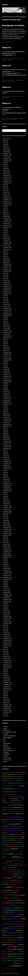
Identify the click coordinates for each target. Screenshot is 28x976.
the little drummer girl (11, 910)
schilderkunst (5, 884)
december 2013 (7, 419)
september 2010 (7, 489)
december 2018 (7, 308)
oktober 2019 (6, 290)
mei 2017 (5, 343)
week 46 (22, 58)
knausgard (18, 842)
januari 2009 (6, 525)
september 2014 (7, 402)
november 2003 (7, 640)
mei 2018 (5, 321)
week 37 (21, 947)
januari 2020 (6, 284)
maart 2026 (6, 148)
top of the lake (18, 919)
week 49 (21, 954)
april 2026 (6, 146)
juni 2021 (5, 253)
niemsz (5, 5)
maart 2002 (6, 677)
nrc (3, 871)
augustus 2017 (7, 337)
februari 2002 (6, 679)
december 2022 (7, 219)
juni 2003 (5, 649)
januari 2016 (6, 372)
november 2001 (7, 684)
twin (15, 921)
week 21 (20, 937)
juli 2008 (5, 537)
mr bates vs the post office (11, 865)
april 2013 (5, 433)
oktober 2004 (6, 620)
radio (16, 878)
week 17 (20, 935)
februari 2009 (6, 524)
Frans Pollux (22, 75)
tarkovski (22, 895)
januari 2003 (6, 658)
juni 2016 (5, 363)
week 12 (15, 933)
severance (15, 887)
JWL (4, 739)
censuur (23, 794)
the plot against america (7, 912)
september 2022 (7, 225)
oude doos (15, 874)
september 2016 (7, 358)
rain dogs (19, 878)
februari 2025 (6, 172)
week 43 (4, 119)
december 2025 (7, 153)
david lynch (18, 805)
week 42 (4, 951)
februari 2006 (6, 590)
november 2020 (7, 266)
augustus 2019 (7, 293)
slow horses (9, 890)
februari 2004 (6, 634)
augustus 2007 (7, 557)
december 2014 (7, 396)
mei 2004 (5, 629)
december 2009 (7, 505)
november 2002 (7, 662)
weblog (3, 928)
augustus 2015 (7, 382)
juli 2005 (5, 603)
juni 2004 (5, 627)
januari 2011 (6, 481)
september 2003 (7, 643)
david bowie (11, 805)
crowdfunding (11, 802)
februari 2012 (6, 457)
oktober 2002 (6, 664)
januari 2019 (6, 306)
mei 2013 (5, 431)
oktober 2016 (6, 356)
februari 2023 (6, 216)
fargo (21, 813)
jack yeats (20, 832)
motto (21, 863)
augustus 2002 (7, 667)
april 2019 (6, 301)
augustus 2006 (7, 579)
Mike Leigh (11, 863)
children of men (17, 796)
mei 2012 (5, 452)
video (3, 926)
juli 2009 (5, 514)
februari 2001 (6, 701)
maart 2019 (6, 302)
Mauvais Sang (8, 55)
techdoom (6, 898)
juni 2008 (5, 538)
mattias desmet (9, 859)
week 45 (21, 951)
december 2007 (7, 549)
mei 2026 (5, 144)
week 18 (4, 937)
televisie (16, 898)
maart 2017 (6, 347)
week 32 (15, 944)
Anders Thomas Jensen (7, 778)
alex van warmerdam (10, 774)
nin (9, 870)
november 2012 (7, 443)
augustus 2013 (7, 426)
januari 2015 (6, 395)
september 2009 (7, 511)
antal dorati (14, 778)
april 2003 (6, 653)
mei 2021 (5, 254)
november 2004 (7, 618)
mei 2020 (5, 277)
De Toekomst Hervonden (9, 732)
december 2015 (7, 374)
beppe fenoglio (15, 786)
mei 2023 (5, 210)
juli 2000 (5, 714)
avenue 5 (5, 783)
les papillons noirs (7, 851)
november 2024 (7, 177)
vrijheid (21, 926)
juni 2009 (5, 516)
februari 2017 (6, 348)
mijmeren (23, 861)
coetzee (22, 798)
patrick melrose (8, 876)
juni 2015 (5, 385)
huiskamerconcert (6, 830)
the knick (18, 908)
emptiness (4, 813)
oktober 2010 (6, 487)
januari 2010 (6, 503)
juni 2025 (5, 164)
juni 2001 (5, 693)
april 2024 (6, 190)
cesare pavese (5, 796)
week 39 (10, 949)
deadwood (9, 807)
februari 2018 (6, 326)
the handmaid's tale (8, 908)
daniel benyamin (17, 802)
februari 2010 (6, 502)
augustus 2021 (7, 249)
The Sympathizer (7, 914)
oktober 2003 (6, 642)
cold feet (4, 800)
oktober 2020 (6, 267)
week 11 (9, 933)
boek (12, 80)
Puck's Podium (7, 748)
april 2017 (5, 345)
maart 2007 (6, 566)
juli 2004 (5, 625)
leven (14, 851)
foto (10, 817)
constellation (13, 800)
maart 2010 (6, 500)
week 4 (21, 928)
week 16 (15, 935)
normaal (18, 870)
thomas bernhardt (16, 916)
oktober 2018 (6, 312)
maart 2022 (6, 236)
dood (8, 809)
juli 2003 (5, 647)
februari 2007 (6, 568)
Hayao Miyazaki (12, 824)
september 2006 (7, 577)
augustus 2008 (7, 535)
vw (23, 926)
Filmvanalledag (7, 737)
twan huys (12, 921)
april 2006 (6, 586)
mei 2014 (5, 409)
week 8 (18, 930)
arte (15, 780)
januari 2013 (6, 439)
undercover (8, 924)
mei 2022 (5, 232)
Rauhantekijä (6, 880)
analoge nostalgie (15, 776)
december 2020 (7, 264)
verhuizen (24, 924)
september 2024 (7, 181)
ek (21, 811)
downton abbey (6, 811)
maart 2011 (6, 478)
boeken (21, 791)
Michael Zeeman (8, 861)
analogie (21, 776)
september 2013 (7, 424)
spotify (11, 892)
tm (12, 919)
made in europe (8, 857)
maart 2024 (6, 192)
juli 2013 (5, 428)
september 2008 (7, 533)
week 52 (15, 956)
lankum (3, 849)
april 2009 (6, 520)
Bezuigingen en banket (13, 25)
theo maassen (21, 910)
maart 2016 (6, 369)
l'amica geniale (10, 846)
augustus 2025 (7, 160)
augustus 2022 (7, 227)
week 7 (14, 930)
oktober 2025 (6, 157)
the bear (18, 900)
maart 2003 (6, 655)
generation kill (6, 819)
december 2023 (7, 197)
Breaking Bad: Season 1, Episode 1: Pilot (15, 112)
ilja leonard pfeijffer (12, 832)
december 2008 (7, 527)
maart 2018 (6, 325)
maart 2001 (6, 699)
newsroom (5, 870)
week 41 (21, 949)
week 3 (17, 928)
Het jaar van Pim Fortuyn (15, 826)
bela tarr (10, 786)
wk (18, 963)
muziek (13, 867)
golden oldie (8, 821)
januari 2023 (6, 218)
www (21, 963)
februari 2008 (6, 546)
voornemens (14, 926)
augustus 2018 (7, 315)
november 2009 (7, 507)
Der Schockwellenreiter (9, 735)
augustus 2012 (7, 448)
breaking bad (13, 118)
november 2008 (7, 529)
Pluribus (9, 878)
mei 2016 (5, 365)
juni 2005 (5, 605)
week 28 (15, 942)
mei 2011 (5, 474)
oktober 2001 (6, 686)
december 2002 (7, 660)
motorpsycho (16, 863)
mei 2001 (5, 695)
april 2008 (6, 542)
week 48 (16, 954)
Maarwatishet (7, 743)
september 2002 (7, 666)
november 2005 (7, 596)
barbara (20, 783)
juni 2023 (5, 208)
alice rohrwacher (18, 774)
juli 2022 (5, 229)
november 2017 (7, 332)
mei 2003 (5, 651)
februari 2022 (6, 238)
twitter (3, 924)
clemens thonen (14, 798)
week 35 (10, 947)
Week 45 (6, 65)
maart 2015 (6, 391)
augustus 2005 (7, 601)
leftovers (14, 849)
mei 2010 (5, 496)
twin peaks (20, 921)
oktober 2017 (6, 334)
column (8, 800)
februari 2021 (6, 260)
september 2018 (7, 313)
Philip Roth (23, 876)
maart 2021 (6, 258)
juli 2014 (5, 406)
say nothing (18, 882)
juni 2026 (5, 142)
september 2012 (7, 446)
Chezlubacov (6, 730)
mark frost (22, 857)
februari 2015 (6, 393)
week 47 (10, 954)
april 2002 (6, 675)
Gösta (12, 821)
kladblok (11, 842)
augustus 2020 (7, 271)
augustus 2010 (7, 490)
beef (7, 786)
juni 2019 (5, 297)
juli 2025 (5, 162)
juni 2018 (5, 319)
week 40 (15, 949)
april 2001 (5, 697)
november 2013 (7, 420)
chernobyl (10, 796)
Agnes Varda (19, 772)
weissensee (4, 958)
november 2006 (7, 573)
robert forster (20, 880)
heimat (18, 824)
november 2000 (7, 706)
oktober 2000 (6, 708)
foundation (15, 817)
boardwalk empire (8, 792)
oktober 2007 (6, 553)
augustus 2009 (7, 513)
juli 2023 (5, 207)
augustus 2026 (7, 138)
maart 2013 (6, 435)
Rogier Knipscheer (8, 750)
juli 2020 (5, 273)
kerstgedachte (21, 840)
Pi (5, 111)
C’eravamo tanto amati (11, 73)
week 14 (4, 935)
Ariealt (5, 728)
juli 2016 (5, 361)
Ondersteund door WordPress (12, 973)
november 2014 (7, 398)
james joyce (7, 834)
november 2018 (7, 310)
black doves (11, 788)
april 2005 (6, 608)
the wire (23, 118)
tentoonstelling (6, 900)
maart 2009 (6, 522)
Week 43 (6, 103)
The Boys (9, 903)
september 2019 (7, 291)
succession (11, 895)
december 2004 (7, 616)
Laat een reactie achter (7, 60)
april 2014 (5, 411)
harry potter (16, 821)
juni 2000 (5, 715)
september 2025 (7, 159)
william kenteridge (9, 963)
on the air (18, 871)
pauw (19, 876)
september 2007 (7, 555)
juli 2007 (5, 559)
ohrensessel (6, 871)
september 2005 (7, 599)
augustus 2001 (7, 690)
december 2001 (7, 682)
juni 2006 (5, 583)
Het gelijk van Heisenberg (12, 75)
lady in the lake (20, 846)
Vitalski (5, 756)
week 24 (15, 940)
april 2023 (6, 212)
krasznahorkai (5, 844)
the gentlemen (20, 905)
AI (22, 772)
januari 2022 (6, 240)
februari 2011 (6, 479)
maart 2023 (6, 214)
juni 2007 (5, 561)
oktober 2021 (6, 245)
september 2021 (7, 247)
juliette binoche (12, 840)
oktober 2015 (6, 378)
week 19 (10, 937)
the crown (5, 905)
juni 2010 (5, 494)
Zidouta (5, 761)
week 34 (4, 947)
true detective (5, 921)
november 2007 (7, 551)
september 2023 (7, 203)
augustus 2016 (7, 360)
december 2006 (7, 572)
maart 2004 (6, 632)
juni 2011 (5, 472)
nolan (14, 870)
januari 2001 (6, 702)
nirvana (11, 870)
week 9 (23, 930)
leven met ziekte (18, 851)
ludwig (15, 854)
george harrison (13, 819)
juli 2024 (5, 184)
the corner (22, 903)
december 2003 (7, 638)
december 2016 (7, 352)
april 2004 (6, 631)
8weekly (5, 726)
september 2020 (7, 269)
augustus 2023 (7, 205)
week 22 (4, 940)
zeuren (10, 966)
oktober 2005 (6, 597)
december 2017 (7, 330)
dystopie (13, 811)
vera (20, 924)
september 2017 (7, 336)
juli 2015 (5, 384)
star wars (15, 892)
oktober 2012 (6, 444)
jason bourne (18, 834)
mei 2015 (5, 387)
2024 (14, 772)
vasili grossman (15, 924)
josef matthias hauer (10, 838)
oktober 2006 (6, 575)
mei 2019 (5, 299)
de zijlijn (5, 734)
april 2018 (5, 323)
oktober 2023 (6, 201)
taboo (17, 895)
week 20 (15, 937)
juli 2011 (5, 470)
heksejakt (5, 826)
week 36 (15, 947)
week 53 (20, 956)
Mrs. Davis (20, 865)
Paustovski (15, 876)
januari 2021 (6, 262)
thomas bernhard (9, 916)
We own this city (12, 958)
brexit (17, 794)
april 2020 (6, 278)
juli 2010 (5, 492)
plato (6, 878)
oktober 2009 (6, 509)
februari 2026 (6, 149)
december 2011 (7, 461)
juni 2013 (5, 430)
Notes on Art (6, 747)
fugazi (20, 817)
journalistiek (22, 838)
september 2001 (7, 688)
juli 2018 (5, 317)
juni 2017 (5, 341)
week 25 (21, 940)
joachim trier (18, 836)
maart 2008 (6, 544)
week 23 (10, 940)
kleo (14, 842)
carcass (20, 794)
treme (23, 919)
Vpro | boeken (7, 758)
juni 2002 (5, 671)
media (18, 859)
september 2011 (7, 466)
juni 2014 (5, 407)
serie (19, 58)
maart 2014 (6, 413)
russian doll (11, 882)
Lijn (4, 741)
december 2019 (7, 286)
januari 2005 (6, 614)
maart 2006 (6, 588)
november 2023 (7, 199)
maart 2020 (6, 280)
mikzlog (5, 745)
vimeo (6, 926)
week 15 (10, 935)
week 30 (4, 944)
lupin (18, 854)
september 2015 (7, 380)
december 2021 (7, 242)
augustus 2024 (7, 183)
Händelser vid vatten (15, 830)
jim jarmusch (11, 836)
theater (13, 900)
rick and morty (13, 880)
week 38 (4, 949)
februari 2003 (6, 656)
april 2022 (6, 234)
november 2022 (7, 221)
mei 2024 (5, 188)
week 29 (21, 942)
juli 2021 (5, 251)
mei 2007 (5, 562)
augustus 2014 (7, 404)
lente (19, 849)
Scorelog (5, 752)
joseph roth (16, 838)
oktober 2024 (6, 179)
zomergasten (17, 966)
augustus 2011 (7, 468)
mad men (15, 58)
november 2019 (7, 288)
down (23, 809)
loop (11, 853)
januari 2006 (6, 592)
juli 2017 (5, 339)
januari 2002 (6, 680)
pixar (3, 878)
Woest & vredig (7, 759)
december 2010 (7, 483)
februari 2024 (6, 194)
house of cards (14, 828)
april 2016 (6, 367)
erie (7, 813)
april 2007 (6, 564)
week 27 (10, 942)
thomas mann (9, 919)
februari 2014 (6, 415)
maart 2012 (6, 455)
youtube (5, 966)
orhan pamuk (10, 874)
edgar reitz (18, 811)
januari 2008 (6, 548)
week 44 (19, 96)
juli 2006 (5, 581)
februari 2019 (6, 304)
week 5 (4, 930)
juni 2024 (5, 186)
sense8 (4, 887)
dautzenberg (4, 805)
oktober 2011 (6, 465)
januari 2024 (6, 195)
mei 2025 (5, 166)
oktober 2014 (6, 400)
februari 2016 (6, 371)
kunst (21, 844)
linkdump (5, 854)
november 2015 (7, 376)
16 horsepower (5, 772)
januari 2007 (6, 570)
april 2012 (5, 454)
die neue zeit (16, 807)
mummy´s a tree (6, 867)
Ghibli (18, 819)
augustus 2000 (7, 712)
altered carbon (6, 776)
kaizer (17, 840)
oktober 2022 (6, 223)
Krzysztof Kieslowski (13, 844)
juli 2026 (5, 140)
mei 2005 (5, 607)
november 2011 (7, 463)
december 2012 (7, 441)
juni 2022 (5, 231)
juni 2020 (5, 275)
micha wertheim (17, 861)
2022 (10, 772)
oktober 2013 (6, 422)
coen (19, 798)
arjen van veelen (10, 780)
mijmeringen (5, 863)
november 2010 (7, 485)
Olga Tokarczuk (12, 871)
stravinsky (4, 895)
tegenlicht (10, 898)
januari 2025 (6, 173)
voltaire (9, 926)
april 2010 (5, 498)
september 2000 (7, 710)
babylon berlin (13, 783)
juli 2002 (5, 669)
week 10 (4, 933)
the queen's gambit (19, 912)
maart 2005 (6, 610)
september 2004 (7, 621)
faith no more (12, 813)
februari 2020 (6, 282)
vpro (18, 926)
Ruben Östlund (5, 882)
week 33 (21, 944)
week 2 (12, 928)
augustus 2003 (7, 645)
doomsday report (13, 809)
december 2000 (7, 704)
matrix (3, 859)
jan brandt (12, 834)
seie (9, 884)
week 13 (20, 933)
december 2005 (7, 594)
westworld (4, 960)
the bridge (16, 903)
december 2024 (7, 175)
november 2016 (7, 354)
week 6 (9, 930)
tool (14, 919)
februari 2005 (6, 612)
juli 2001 (5, 691)
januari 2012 (6, 459)
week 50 (4, 956)
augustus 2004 (7, 623)
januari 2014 (6, 417)
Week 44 (6, 87)
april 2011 (5, 476)
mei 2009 (5, 518)
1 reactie (13, 42)
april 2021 (5, 256)
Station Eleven (21, 892)
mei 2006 (5, 584)
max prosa (14, 859)
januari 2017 (6, 350)
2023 (12, 772)
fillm (23, 813)
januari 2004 (6, 636)
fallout (17, 813)
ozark (19, 874)
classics (3, 798)
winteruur (16, 963)
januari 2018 (6, 328)
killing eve (5, 842)
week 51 (10, 956)
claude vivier (8, 798)
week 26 (4, 942)
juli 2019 (5, 295)
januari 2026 (6, 151)
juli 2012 (5, 450)
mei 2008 (5, 540)
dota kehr (20, 809)
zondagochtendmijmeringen (9, 968)
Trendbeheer (6, 754)
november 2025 (7, 155)
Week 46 (6, 47)
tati (3, 898)
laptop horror (8, 849)
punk (13, 878)
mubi (24, 865)
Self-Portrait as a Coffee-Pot (16, 884)
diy (6, 809)
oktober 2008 (6, 531)
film (12, 58)
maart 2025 (6, 170)
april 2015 (5, 389)
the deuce (13, 905)
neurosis (18, 867)
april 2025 (6, 168)
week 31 (10, 944)
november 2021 (7, 243)
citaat (22, 796)
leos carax (22, 849)
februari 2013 (6, 437)
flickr (8, 817)
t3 (15, 895)
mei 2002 (5, 673)
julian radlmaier (5, 840)
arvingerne (19, 780)
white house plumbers (14, 960)
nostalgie (22, 870)
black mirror (18, 788)
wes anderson (20, 958)
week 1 (7, 928)
